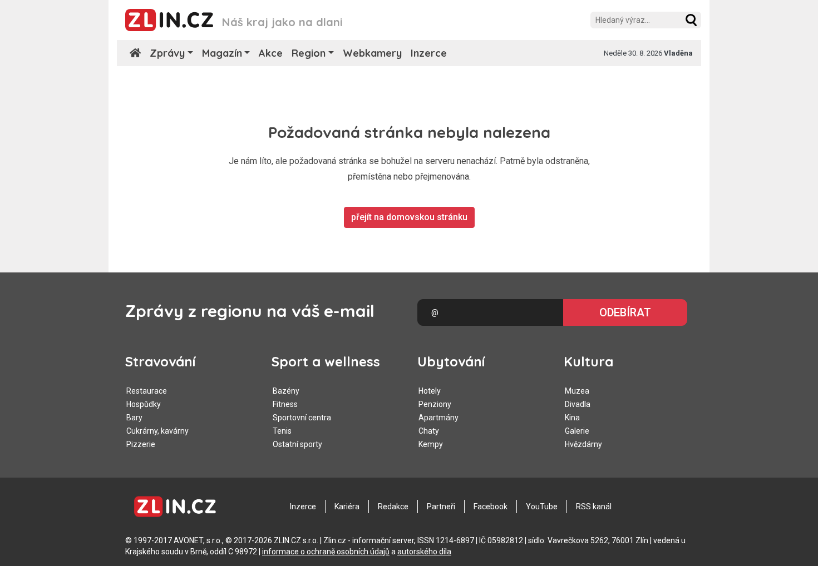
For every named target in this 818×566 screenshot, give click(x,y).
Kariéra (346, 506)
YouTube (542, 506)
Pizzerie (140, 444)
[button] (691, 20)
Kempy (430, 444)
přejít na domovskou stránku (409, 217)
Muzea (577, 390)
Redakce (393, 506)
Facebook (490, 506)
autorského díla (424, 551)
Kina (572, 417)
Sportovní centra (302, 417)
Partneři (441, 506)
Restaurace (146, 390)
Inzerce (429, 53)
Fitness (285, 404)
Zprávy (167, 53)
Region (309, 53)
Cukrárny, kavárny (157, 430)
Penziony (434, 404)
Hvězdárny (583, 444)
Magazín (222, 53)
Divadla (577, 404)
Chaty (428, 430)
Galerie (577, 430)
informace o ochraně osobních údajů (326, 551)
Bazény (286, 390)
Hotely (429, 390)
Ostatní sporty (297, 444)
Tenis (282, 430)
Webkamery (372, 53)
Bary (134, 417)
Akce (271, 53)
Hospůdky (143, 404)
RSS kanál (594, 506)
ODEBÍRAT (625, 312)
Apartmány (438, 417)
